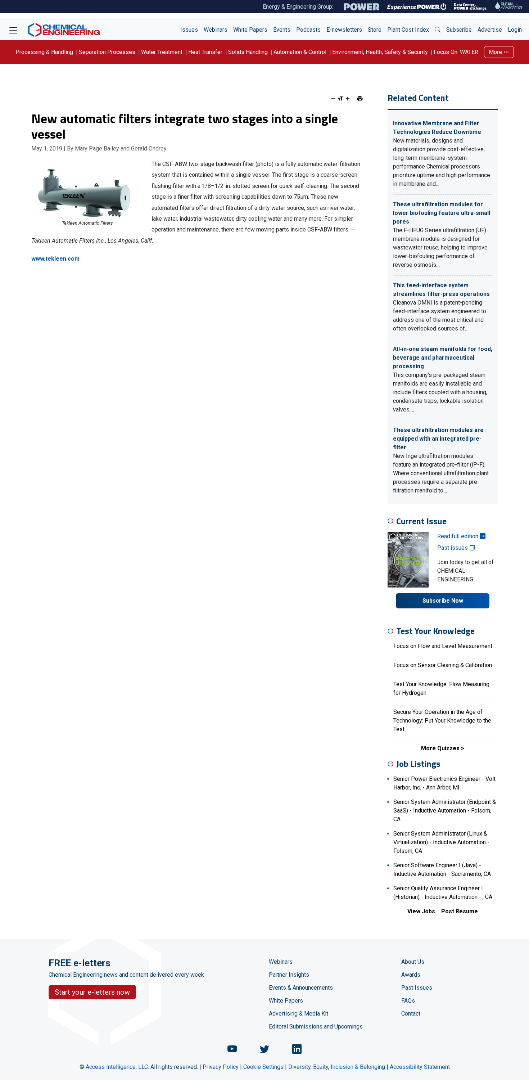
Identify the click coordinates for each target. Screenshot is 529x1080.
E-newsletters (344, 29)
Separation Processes (107, 52)
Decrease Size (333, 98)
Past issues (453, 547)
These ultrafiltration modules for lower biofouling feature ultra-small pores (441, 213)
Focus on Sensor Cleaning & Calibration (442, 665)
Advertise (490, 29)
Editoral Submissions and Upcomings (316, 1026)
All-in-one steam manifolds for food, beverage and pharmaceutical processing (442, 358)
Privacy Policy (221, 1066)
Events (281, 29)
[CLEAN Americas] (509, 6)
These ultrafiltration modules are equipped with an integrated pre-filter (438, 439)
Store (374, 29)
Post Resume (459, 911)
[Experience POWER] (417, 6)
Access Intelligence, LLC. (117, 1066)
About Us (412, 961)
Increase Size (347, 98)
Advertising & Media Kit (298, 1013)
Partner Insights (289, 974)
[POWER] (361, 6)
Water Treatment (161, 52)
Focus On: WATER (456, 52)
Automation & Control (299, 52)
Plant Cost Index (408, 29)
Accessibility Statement (420, 1066)
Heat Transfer (205, 52)
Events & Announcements (301, 987)
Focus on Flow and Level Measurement (442, 646)
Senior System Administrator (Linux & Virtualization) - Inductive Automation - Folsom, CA (441, 842)
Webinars (215, 29)
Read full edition (458, 536)
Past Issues (416, 987)
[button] (437, 30)
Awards (410, 974)
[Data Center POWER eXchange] (470, 6)
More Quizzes (440, 748)
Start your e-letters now (92, 992)
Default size (340, 98)
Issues (189, 29)
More (496, 52)
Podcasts (308, 29)
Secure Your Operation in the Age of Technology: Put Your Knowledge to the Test (442, 720)
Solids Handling (248, 52)
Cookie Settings (263, 1066)
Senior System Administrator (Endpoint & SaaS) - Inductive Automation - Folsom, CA (444, 810)
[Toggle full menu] (13, 30)
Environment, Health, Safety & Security (380, 52)
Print (360, 98)
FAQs (408, 1000)
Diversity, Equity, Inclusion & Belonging (336, 1066)
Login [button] (515, 29)
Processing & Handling (44, 52)
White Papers (250, 29)
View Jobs (421, 911)
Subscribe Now (442, 600)
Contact (410, 1013)
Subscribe (459, 29)
